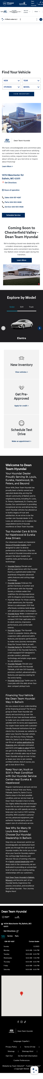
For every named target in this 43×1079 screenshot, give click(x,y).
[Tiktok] (25, 1022)
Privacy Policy (11, 1047)
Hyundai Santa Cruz (16, 680)
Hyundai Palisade (14, 664)
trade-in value (23, 748)
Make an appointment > (21, 441)
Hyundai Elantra (14, 566)
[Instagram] (21, 1022)
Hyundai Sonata (14, 583)
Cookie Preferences (22, 1060)
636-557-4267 (9, 941)
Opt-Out (9, 1056)
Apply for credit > (21, 406)
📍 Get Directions (9, 182)
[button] (21, 994)
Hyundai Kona (13, 614)
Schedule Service (13, 215)
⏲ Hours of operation (10, 190)
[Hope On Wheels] (17, 917)
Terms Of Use (29, 1047)
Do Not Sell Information (27, 1056)
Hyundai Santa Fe (15, 647)
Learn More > (7, 166)
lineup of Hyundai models (16, 545)
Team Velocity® (18, 1066)
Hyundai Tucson (14, 630)
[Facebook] (18, 1022)
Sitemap (11, 1051)
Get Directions (10, 931)
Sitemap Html (27, 1051)
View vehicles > (21, 372)
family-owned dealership (19, 861)
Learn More (21, 260)
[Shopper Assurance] (5, 917)
